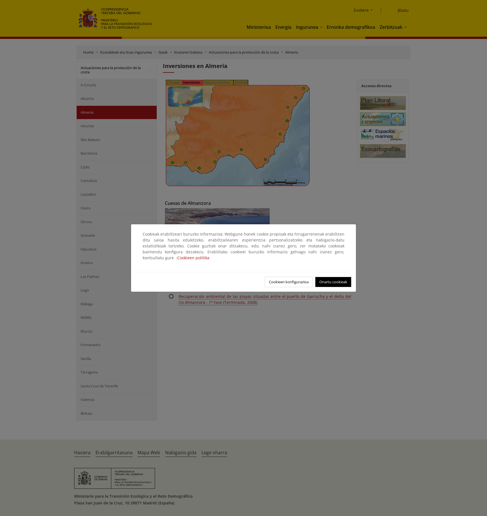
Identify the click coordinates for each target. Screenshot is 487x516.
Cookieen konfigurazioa (289, 281)
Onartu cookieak (333, 281)
